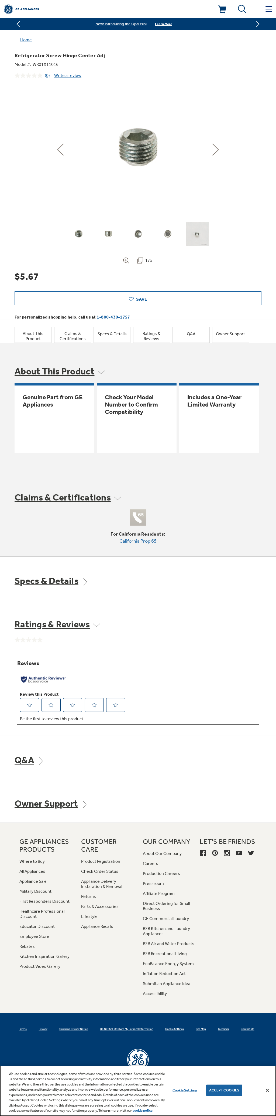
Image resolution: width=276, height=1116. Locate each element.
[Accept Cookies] (267, 1090)
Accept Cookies (224, 1090)
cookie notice (143, 1110)
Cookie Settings (184, 1090)
